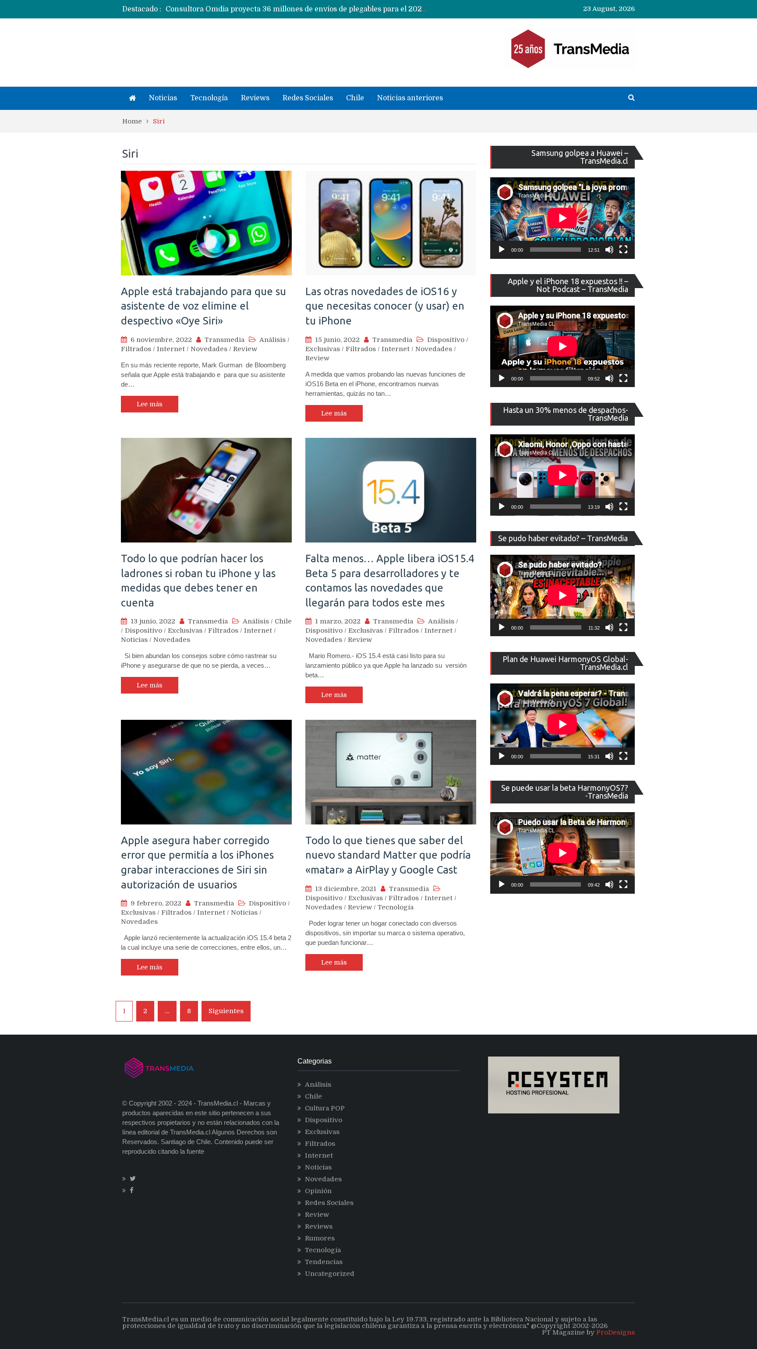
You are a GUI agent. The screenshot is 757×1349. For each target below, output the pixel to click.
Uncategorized (329, 1274)
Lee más (150, 404)
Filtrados (136, 349)
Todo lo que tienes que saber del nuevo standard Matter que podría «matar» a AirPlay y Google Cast (388, 855)
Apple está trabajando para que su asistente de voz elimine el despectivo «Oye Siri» (203, 306)
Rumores (320, 1238)
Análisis (272, 340)
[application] (562, 218)
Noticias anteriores (410, 98)
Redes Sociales (308, 98)
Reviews (255, 98)
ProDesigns (615, 1332)
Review (245, 349)
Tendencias (324, 1262)
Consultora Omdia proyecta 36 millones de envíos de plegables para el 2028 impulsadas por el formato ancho (354, 9)
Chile (355, 98)
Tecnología (209, 98)
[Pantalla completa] (623, 249)
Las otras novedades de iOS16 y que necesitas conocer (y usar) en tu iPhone (384, 306)
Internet (171, 349)
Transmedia (224, 340)
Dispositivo (445, 340)
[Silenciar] (609, 249)
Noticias (163, 98)
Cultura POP (325, 1108)
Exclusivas (322, 349)
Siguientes (226, 1011)
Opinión (318, 1191)
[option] (298, 9)
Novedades (209, 349)
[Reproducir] (501, 249)
